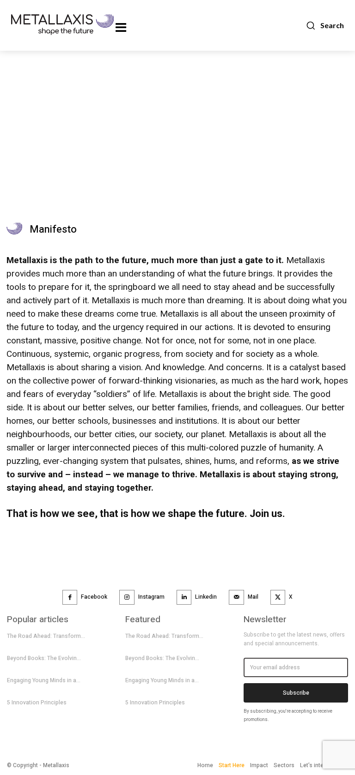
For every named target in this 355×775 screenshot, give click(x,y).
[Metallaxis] (48, 24)
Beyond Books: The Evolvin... (44, 658)
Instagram (151, 597)
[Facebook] (70, 597)
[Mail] (236, 597)
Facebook (94, 597)
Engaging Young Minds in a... (43, 680)
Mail (253, 597)
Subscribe (296, 693)
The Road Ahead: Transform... (46, 636)
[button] (325, 25)
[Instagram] (127, 597)
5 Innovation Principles (37, 702)
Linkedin (206, 597)
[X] (278, 597)
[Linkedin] (184, 597)
